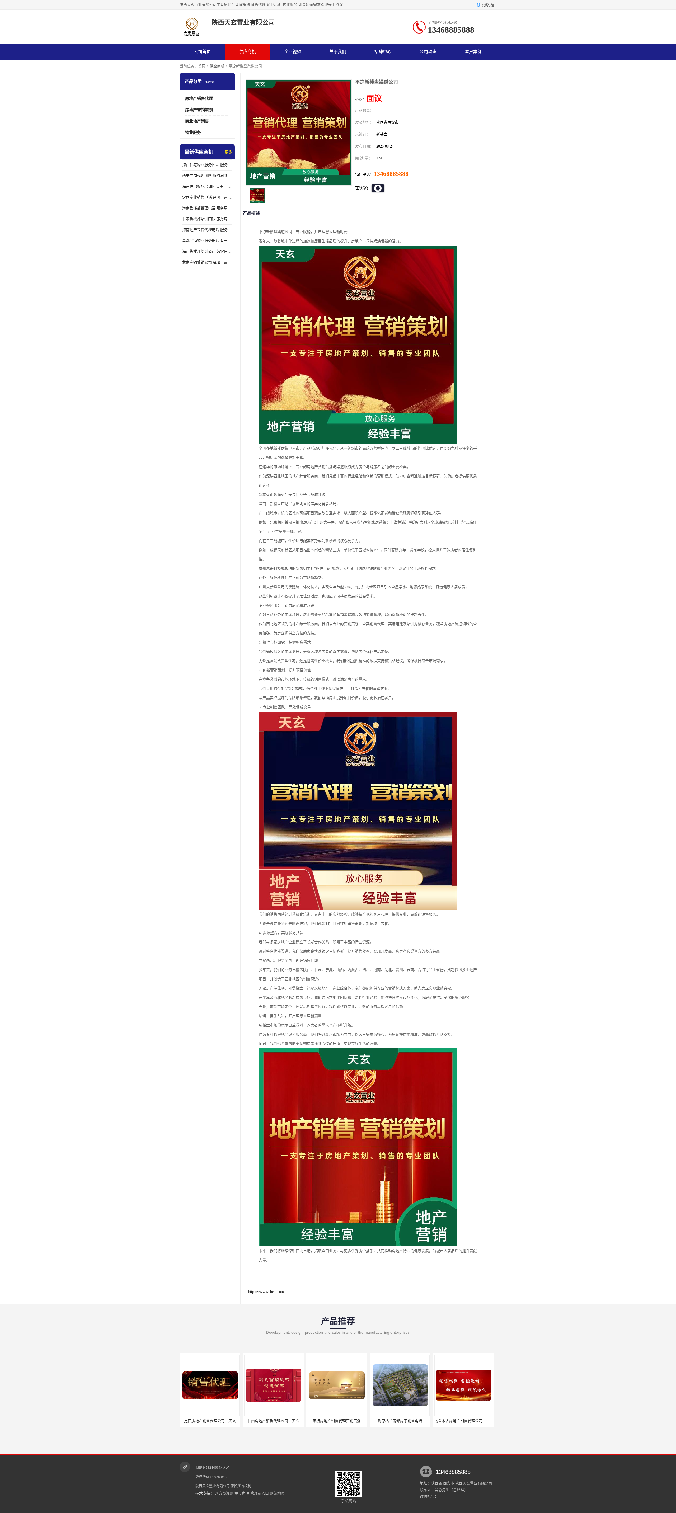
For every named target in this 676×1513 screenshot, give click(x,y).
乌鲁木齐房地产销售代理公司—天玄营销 (404, 1421)
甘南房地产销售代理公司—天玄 (210, 1421)
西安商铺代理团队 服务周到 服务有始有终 (207, 176)
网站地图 (277, 1493)
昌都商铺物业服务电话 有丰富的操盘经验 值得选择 (207, 241)
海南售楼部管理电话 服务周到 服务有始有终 (207, 208)
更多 (228, 152)
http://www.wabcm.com (266, 1292)
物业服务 (193, 132)
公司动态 (428, 51)
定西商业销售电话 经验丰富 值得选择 (207, 197)
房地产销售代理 (199, 98)
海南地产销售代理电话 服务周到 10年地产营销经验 (207, 230)
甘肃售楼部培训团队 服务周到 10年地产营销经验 (207, 219)
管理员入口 (259, 1493)
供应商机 (247, 51)
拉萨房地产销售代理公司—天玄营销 (464, 1421)
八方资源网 (224, 1493)
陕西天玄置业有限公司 (212, 1486)
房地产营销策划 (199, 110)
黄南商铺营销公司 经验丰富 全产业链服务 (207, 262)
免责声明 (241, 1493)
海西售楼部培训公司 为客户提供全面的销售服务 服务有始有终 (207, 251)
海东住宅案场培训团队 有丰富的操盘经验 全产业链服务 (207, 186)
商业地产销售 (197, 121)
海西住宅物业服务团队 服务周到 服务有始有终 (207, 165)
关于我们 (337, 51)
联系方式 (202, 67)
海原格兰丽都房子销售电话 (336, 1421)
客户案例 (473, 51)
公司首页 (202, 51)
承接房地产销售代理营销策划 (273, 1421)
